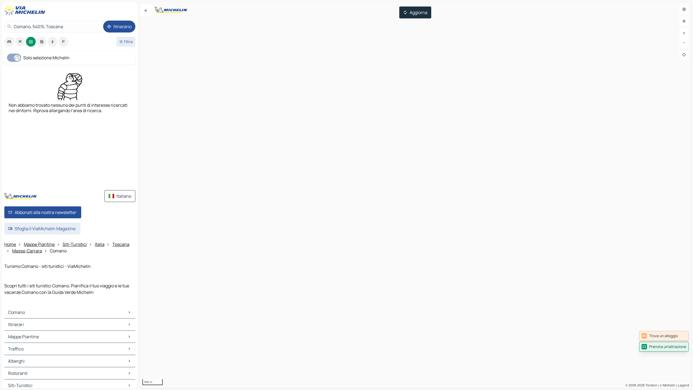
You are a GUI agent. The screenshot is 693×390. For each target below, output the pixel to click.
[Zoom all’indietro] (684, 43)
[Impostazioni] (684, 21)
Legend (683, 385)
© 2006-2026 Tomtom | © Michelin (650, 385)
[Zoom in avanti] (684, 33)
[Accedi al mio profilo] (684, 9)
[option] (9, 42)
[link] (664, 336)
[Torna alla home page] (26, 10)
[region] (415, 195)
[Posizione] (684, 55)
